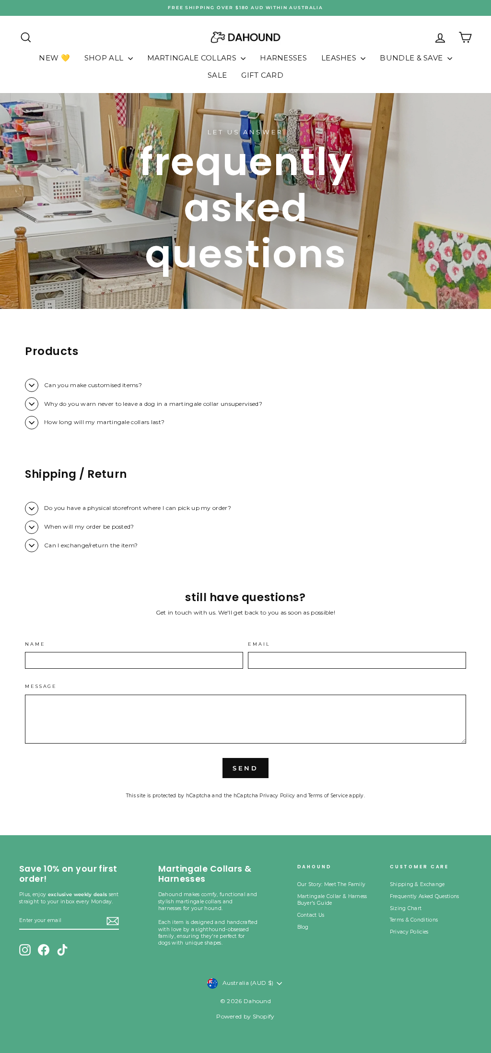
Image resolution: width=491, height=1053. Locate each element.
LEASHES (339, 57)
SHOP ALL (105, 57)
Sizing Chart (406, 908)
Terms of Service (328, 796)
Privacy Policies (409, 932)
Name (35, 644)
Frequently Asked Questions (424, 896)
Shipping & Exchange (417, 884)
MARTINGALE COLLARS (193, 57)
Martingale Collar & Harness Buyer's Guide (332, 899)
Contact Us (311, 915)
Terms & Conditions (414, 920)
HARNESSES (283, 57)
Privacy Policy (277, 796)
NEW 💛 (54, 57)
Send (246, 768)
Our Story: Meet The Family (331, 884)
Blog (303, 927)
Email (259, 644)
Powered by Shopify (245, 1016)
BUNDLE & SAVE (412, 57)
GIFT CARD (262, 75)
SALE (217, 75)
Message (41, 686)
